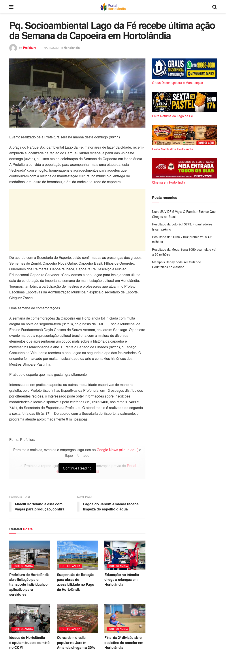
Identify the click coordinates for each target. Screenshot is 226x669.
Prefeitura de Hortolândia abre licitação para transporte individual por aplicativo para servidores (29, 584)
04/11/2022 (51, 47)
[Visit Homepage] (113, 6)
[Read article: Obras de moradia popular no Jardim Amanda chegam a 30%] (77, 618)
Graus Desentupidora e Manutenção (177, 82)
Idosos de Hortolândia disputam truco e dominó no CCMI (29, 642)
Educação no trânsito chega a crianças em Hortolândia (121, 579)
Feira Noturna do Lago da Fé (172, 116)
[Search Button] (214, 6)
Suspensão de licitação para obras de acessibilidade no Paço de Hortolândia (75, 582)
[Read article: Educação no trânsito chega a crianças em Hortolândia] (124, 555)
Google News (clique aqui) (117, 449)
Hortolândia (72, 47)
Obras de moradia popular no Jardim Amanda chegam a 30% (76, 642)
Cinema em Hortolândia (168, 182)
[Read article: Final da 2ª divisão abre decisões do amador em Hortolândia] (124, 618)
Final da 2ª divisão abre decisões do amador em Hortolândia (123, 642)
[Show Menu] (11, 6)
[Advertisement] (77, 220)
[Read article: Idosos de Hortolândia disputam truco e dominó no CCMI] (29, 618)
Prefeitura (29, 47)
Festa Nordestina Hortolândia (172, 149)
